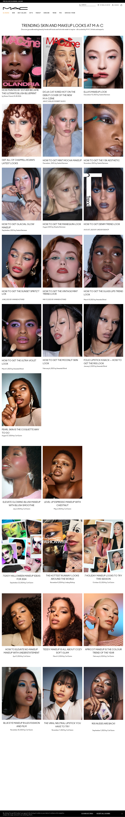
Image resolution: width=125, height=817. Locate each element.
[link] (62, 22)
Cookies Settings (87, 813)
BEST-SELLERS (22, 12)
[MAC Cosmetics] (15, 8)
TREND (54, 12)
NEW (13, 12)
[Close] (122, 814)
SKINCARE (46, 12)
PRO (60, 12)
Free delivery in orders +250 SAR (13, 1)
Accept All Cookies (103, 813)
